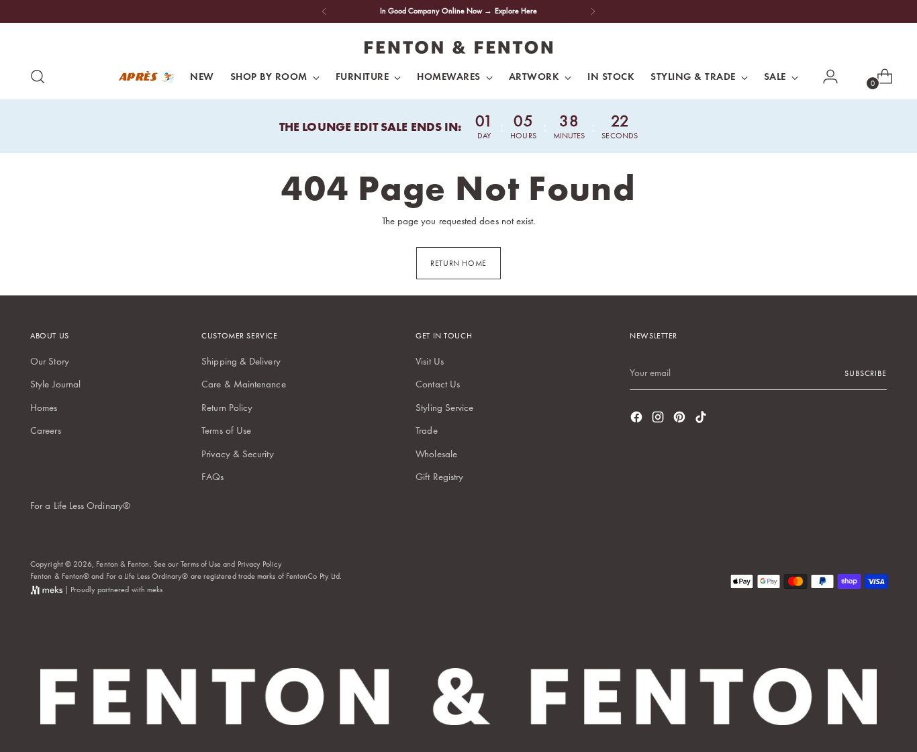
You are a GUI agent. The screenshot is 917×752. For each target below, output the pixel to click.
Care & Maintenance (243, 384)
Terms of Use (226, 430)
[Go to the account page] (825, 76)
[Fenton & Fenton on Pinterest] (681, 419)
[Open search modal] (37, 76)
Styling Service (444, 407)
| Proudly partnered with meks (112, 589)
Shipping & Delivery (240, 361)
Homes (43, 407)
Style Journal (55, 384)
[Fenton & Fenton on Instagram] (659, 419)
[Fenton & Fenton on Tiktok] (702, 419)
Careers (45, 430)
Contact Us (438, 384)
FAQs (212, 476)
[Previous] (324, 11)
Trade (426, 430)
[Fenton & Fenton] (458, 47)
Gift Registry (439, 476)
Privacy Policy (260, 564)
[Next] (593, 11)
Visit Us (430, 361)
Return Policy (226, 407)
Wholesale (436, 454)
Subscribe (865, 373)
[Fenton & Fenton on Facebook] (638, 419)
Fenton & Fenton (122, 564)
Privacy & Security (237, 454)
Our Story (49, 361)
